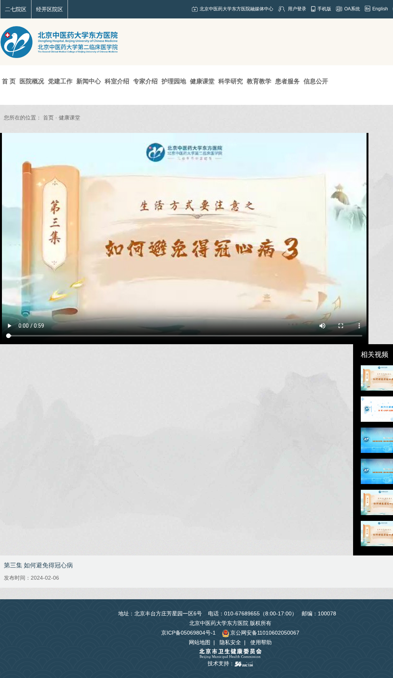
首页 (48, 117)
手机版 (324, 9)
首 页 (9, 81)
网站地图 (199, 642)
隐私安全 (230, 642)
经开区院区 (49, 9)
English (380, 9)
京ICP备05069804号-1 (188, 633)
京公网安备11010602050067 (264, 633)
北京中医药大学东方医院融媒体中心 (236, 9)
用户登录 (297, 9)
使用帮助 (261, 642)
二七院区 (15, 9)
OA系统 (352, 9)
